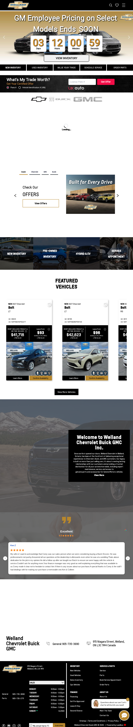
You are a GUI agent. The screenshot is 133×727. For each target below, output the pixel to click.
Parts (102, 675)
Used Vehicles (75, 675)
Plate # (13, 87)
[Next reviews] (128, 558)
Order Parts (104, 684)
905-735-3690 (18, 694)
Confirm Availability (40, 378)
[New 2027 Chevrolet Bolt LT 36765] (85, 359)
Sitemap (82, 721)
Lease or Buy (75, 706)
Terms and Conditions (96, 721)
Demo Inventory (76, 680)
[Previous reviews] (5, 558)
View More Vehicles (66, 392)
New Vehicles (75, 670)
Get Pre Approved (77, 701)
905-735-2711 (18, 698)
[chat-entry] (124, 715)
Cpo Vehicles (75, 684)
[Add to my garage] (49, 304)
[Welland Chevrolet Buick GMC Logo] (18, 5)
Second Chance (76, 710)
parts (84, 472)
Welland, (30, 668)
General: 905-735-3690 (66, 644)
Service (103, 670)
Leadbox (120, 725)
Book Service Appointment (110, 680)
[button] (4, 37)
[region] (66, 195)
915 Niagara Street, (35, 666)
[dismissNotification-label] (127, 699)
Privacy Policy (113, 721)
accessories (95, 472)
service (99, 469)
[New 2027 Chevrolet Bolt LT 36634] (29, 359)
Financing (74, 696)
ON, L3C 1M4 (39, 668)
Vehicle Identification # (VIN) (33, 87)
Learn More (17, 378)
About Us (103, 696)
